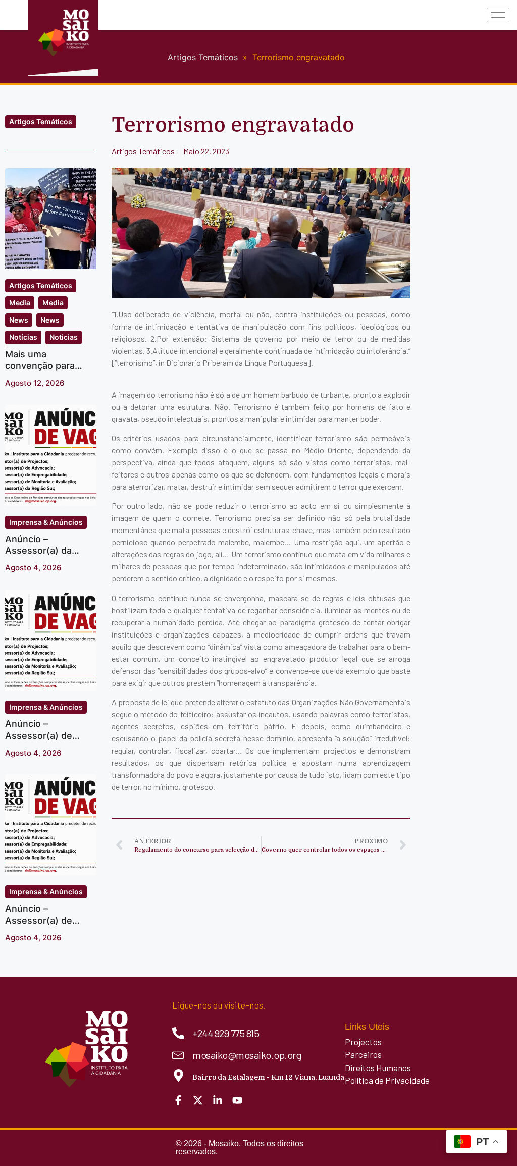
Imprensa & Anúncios (46, 522)
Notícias (23, 337)
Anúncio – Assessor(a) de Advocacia (38, 735)
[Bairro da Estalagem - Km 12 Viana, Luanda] (178, 1075)
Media (19, 302)
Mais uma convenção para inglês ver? (40, 366)
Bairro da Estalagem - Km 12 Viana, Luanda (268, 1077)
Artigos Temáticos (40, 121)
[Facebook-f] (178, 1100)
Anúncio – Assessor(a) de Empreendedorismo (48, 920)
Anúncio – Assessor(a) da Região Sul (38, 551)
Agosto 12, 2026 (35, 383)
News (18, 319)
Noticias (63, 337)
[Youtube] (237, 1100)
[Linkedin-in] (218, 1100)
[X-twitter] (198, 1100)
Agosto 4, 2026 (33, 567)
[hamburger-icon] (498, 15)
